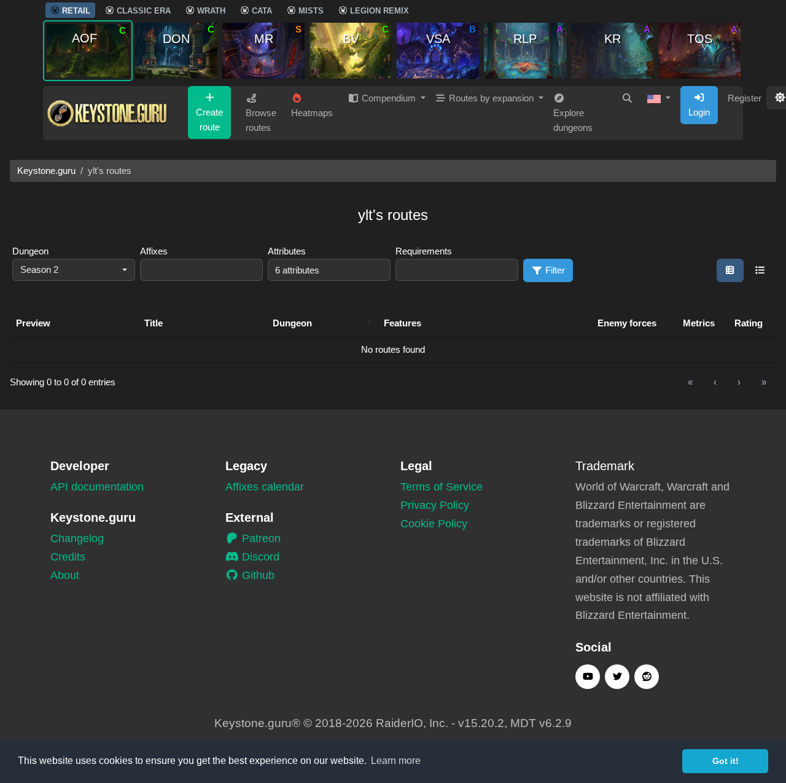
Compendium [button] (388, 98)
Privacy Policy (434, 505)
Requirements (423, 251)
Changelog (77, 538)
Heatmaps (312, 113)
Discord (259, 557)
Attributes (287, 251)
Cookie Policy (433, 523)
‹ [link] (715, 382)
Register (744, 98)
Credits (67, 557)
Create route (209, 119)
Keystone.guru (46, 170)
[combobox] (73, 270)
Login (699, 112)
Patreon (260, 538)
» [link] (763, 382)
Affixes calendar (264, 487)
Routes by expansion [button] (491, 98)
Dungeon (30, 251)
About (64, 575)
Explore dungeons (573, 120)
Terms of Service (441, 487)
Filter (554, 270)
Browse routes (261, 120)
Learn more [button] (396, 760)
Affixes (154, 251)
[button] (658, 98)
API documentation (97, 487)
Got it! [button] (725, 761)
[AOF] (88, 50)
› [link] (739, 382)
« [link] (690, 382)
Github (256, 575)
